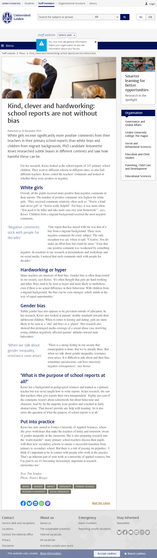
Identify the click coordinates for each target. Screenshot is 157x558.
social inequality (59, 491)
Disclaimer (8, 546)
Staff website (8, 53)
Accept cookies (107, 554)
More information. (51, 553)
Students (29, 3)
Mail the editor (101, 503)
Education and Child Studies (137, 156)
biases (25, 486)
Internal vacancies (50, 534)
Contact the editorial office (17, 534)
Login (152, 3)
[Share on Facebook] (23, 503)
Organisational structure (71, 3)
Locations (7, 529)
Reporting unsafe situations (94, 529)
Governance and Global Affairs (135, 123)
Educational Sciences (138, 176)
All (96, 17)
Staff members (46, 3)
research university (33, 491)
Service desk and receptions (18, 523)
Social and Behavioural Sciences (138, 145)
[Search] (124, 17)
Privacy (6, 540)
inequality (65, 486)
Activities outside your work (56, 546)
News (22, 53)
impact (51, 486)
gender (38, 486)
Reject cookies (137, 554)
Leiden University (11, 3)
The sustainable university (55, 529)
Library (93, 3)
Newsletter (123, 523)
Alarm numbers (87, 523)
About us (45, 523)
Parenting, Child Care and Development (138, 167)
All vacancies (47, 540)
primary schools (85, 486)
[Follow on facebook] (125, 532)
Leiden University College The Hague (136, 134)
